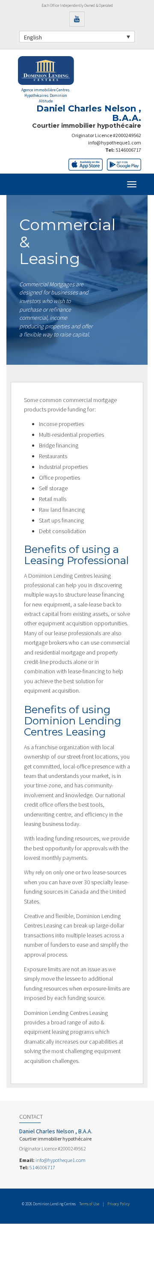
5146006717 (128, 150)
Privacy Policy (118, 1203)
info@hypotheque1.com (114, 142)
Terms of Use (89, 1203)
